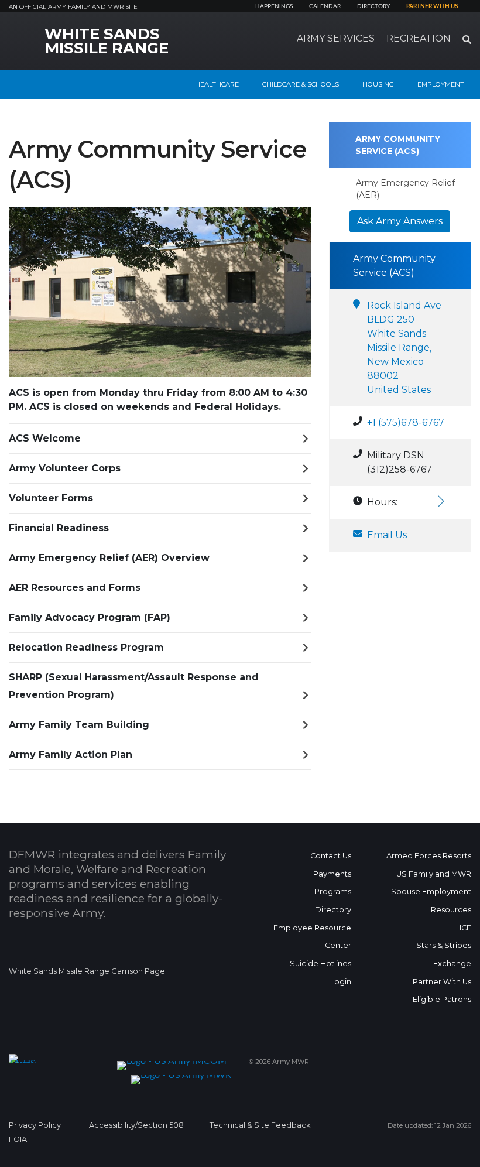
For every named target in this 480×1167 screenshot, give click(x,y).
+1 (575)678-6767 (405, 422)
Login (340, 981)
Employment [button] (440, 84)
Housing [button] (378, 84)
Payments (332, 874)
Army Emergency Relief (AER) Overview (109, 557)
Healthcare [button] (217, 84)
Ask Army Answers (400, 221)
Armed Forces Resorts (428, 855)
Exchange (452, 963)
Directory (373, 6)
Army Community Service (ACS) (397, 145)
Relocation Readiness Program (86, 647)
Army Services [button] (336, 38)
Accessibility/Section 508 (136, 1125)
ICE (465, 927)
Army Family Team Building (79, 724)
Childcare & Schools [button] (300, 84)
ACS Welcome (45, 438)
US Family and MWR (433, 874)
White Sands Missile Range (106, 41)
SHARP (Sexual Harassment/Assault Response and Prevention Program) (134, 686)
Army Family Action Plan (70, 754)
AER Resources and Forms (74, 587)
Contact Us (330, 855)
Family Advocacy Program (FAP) (89, 617)
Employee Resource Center (312, 936)
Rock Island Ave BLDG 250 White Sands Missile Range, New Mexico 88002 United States (404, 347)
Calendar (325, 6)
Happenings (274, 6)
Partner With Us (442, 981)
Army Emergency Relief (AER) (405, 188)
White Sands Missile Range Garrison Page (87, 971)
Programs (332, 891)
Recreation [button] (418, 38)
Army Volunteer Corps (65, 468)
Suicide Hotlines (320, 963)
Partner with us (432, 6)
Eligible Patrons (442, 999)
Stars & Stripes (443, 945)
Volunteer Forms (51, 498)
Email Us (387, 534)
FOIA (18, 1139)
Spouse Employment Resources (431, 900)
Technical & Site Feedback (260, 1125)
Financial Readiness (59, 527)
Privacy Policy (35, 1125)
